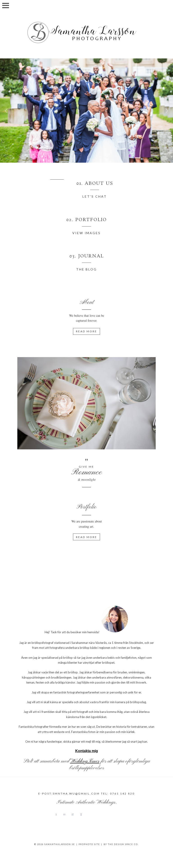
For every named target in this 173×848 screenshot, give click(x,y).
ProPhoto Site (89, 844)
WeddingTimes (84, 761)
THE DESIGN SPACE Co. (123, 844)
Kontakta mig (86, 751)
